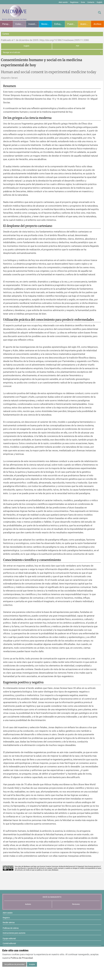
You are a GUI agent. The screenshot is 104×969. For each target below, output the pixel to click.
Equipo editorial (9, 938)
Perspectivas (7, 24)
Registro (6, 918)
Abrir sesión (63, 2)
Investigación (33, 24)
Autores (28, 904)
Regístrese (74, 2)
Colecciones (20, 24)
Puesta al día (72, 24)
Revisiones (46, 24)
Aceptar (32, 964)
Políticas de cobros (11, 928)
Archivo (97, 24)
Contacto (90, 2)
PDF (77, 46)
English (99, 2)
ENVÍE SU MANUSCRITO (52, 897)
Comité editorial (9, 943)
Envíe (83, 2)
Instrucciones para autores (14, 933)
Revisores (76, 904)
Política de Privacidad (22, 958)
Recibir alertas (9, 922)
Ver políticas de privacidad (14, 964)
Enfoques (59, 24)
